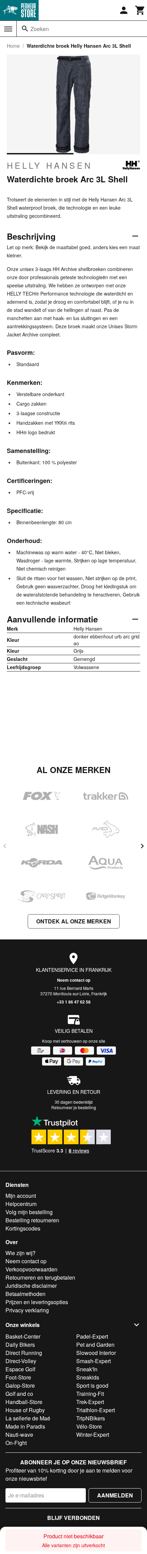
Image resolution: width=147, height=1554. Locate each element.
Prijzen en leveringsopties (36, 1302)
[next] (142, 846)
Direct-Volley (20, 1361)
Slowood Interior (96, 1353)
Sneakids (87, 1377)
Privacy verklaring (27, 1310)
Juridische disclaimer (31, 1285)
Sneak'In (86, 1369)
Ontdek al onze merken (73, 921)
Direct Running (23, 1353)
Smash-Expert (93, 1361)
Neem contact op (73, 980)
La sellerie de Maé (27, 1418)
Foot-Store (18, 1377)
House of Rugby (25, 1410)
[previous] (5, 846)
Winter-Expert (92, 1434)
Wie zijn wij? (20, 1253)
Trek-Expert (90, 1402)
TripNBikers (90, 1418)
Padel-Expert (92, 1336)
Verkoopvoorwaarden (31, 1269)
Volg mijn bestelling (29, 1212)
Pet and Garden (95, 1344)
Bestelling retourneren (32, 1220)
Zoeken (39, 29)
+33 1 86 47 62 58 (74, 1002)
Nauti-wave (19, 1434)
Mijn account (20, 1196)
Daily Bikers (20, 1344)
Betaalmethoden (25, 1294)
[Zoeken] (25, 28)
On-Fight (16, 1443)
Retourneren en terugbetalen (40, 1277)
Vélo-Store (89, 1426)
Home (13, 45)
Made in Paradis (25, 1426)
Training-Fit (90, 1394)
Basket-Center (22, 1336)
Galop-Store (20, 1385)
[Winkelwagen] (140, 10)
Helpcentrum (21, 1204)
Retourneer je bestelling (73, 1107)
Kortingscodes (22, 1228)
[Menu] (8, 29)
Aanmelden (115, 1495)
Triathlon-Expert (95, 1410)
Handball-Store (23, 1402)
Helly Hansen (49, 165)
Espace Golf (20, 1369)
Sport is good (92, 1385)
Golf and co (19, 1394)
